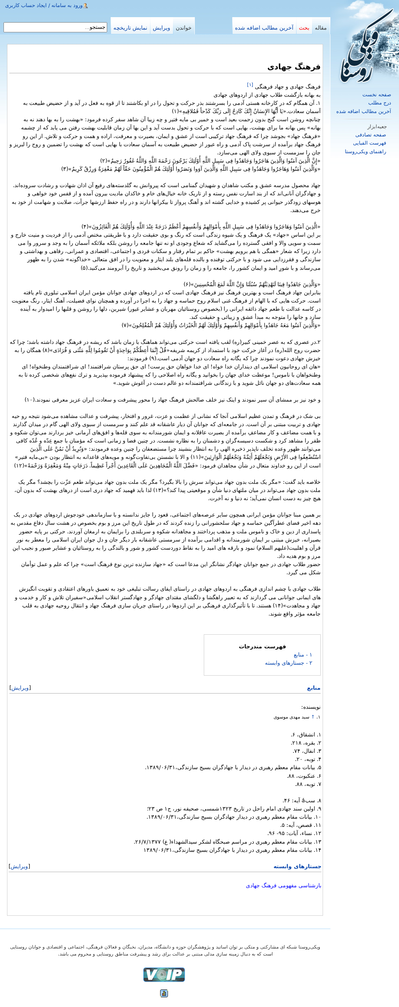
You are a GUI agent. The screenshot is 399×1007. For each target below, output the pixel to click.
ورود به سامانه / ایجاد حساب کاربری (44, 5)
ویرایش (20, 688)
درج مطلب (379, 103)
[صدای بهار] (164, 974)
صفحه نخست (376, 94)
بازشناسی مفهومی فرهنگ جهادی (283, 885)
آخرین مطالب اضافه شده (363, 111)
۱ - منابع (303, 654)
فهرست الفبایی (369, 143)
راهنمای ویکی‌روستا (365, 151)
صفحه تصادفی (370, 135)
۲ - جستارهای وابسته (288, 663)
